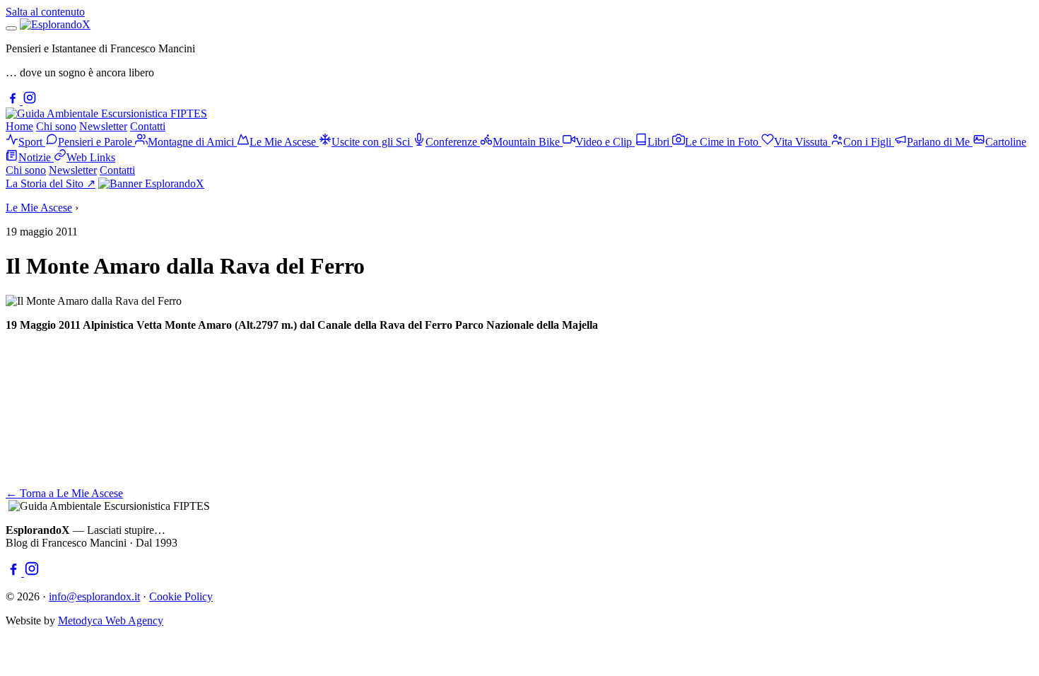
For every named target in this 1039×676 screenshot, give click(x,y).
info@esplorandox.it (94, 596)
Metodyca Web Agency (110, 620)
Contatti (147, 126)
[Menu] (11, 28)
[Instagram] (30, 101)
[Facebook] (14, 101)
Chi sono (56, 126)
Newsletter (103, 126)
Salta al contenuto (45, 12)
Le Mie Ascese (39, 208)
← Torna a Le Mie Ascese (64, 493)
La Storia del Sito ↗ (50, 183)
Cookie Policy (181, 596)
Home (19, 126)
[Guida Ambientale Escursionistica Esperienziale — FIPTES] (106, 113)
